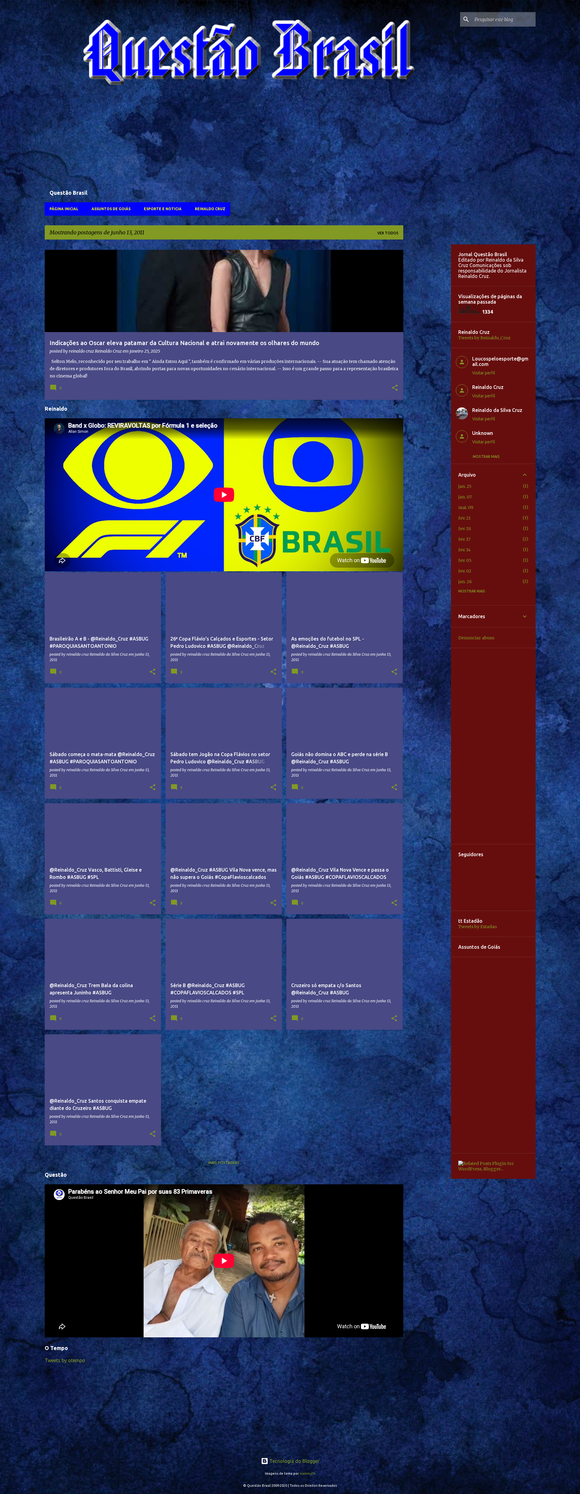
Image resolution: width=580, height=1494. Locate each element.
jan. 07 (465, 497)
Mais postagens (223, 1163)
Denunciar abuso (476, 638)
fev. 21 (464, 518)
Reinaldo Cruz (210, 209)
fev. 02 (464, 571)
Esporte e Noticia (163, 209)
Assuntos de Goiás (111, 209)
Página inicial (64, 209)
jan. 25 (465, 486)
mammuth (307, 1473)
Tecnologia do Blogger (293, 1461)
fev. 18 (464, 528)
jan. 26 (465, 581)
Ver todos (387, 233)
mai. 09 (465, 507)
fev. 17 (464, 539)
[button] (394, 388)
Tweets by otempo (65, 1360)
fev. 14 (464, 550)
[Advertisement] (224, 140)
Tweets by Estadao (477, 926)
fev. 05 (465, 560)
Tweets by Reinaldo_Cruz (484, 338)
